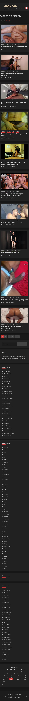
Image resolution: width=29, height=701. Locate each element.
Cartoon (5, 484)
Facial (5, 501)
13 (14, 675)
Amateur (3, 44)
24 (4, 679)
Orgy (5, 551)
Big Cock (9, 71)
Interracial (6, 529)
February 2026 (7, 605)
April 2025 (6, 629)
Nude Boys (6, 423)
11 (7, 675)
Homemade (6, 524)
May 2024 (6, 657)
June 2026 (6, 595)
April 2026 (6, 600)
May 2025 (6, 627)
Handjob (6, 521)
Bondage (6, 479)
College (5, 492)
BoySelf (5, 388)
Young (5, 568)
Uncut (5, 563)
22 (21, 677)
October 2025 (7, 615)
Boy (4, 482)
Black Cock (6, 474)
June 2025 (6, 624)
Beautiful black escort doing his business (12, 74)
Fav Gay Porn (7, 396)
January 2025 (7, 637)
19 (11, 677)
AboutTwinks (7, 378)
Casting (5, 487)
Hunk (5, 526)
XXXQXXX (10, 6)
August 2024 (7, 649)
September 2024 (8, 647)
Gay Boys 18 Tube (8, 398)
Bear (5, 467)
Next (17, 336)
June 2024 (6, 654)
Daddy (5, 499)
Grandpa (6, 516)
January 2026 (7, 607)
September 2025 (8, 617)
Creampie (6, 494)
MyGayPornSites (8, 418)
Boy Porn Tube (7, 386)
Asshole (5, 459)
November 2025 (8, 612)
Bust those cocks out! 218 (10, 253)
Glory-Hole (6, 514)
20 (14, 677)
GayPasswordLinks (8, 406)
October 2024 (7, 644)
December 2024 (7, 639)
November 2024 (8, 642)
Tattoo (5, 556)
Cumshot (6, 496)
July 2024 (6, 652)
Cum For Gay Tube (8, 393)
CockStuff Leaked (8, 391)
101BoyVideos (7, 373)
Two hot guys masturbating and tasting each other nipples (12, 194)
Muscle (5, 548)
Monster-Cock (7, 546)
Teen (5, 558)
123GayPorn (7, 376)
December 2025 (7, 610)
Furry (5, 509)
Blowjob (5, 477)
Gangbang (6, 511)
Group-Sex (6, 519)
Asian (5, 454)
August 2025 (7, 619)
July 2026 (6, 592)
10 (4, 675)
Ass (4, 457)
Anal (5, 449)
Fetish (5, 506)
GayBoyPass (7, 403)
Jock (5, 531)
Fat (4, 504)
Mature (5, 541)
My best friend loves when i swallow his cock (13, 103)
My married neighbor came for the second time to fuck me (13, 163)
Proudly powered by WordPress (10, 696)
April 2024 (6, 659)
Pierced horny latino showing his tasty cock (14, 135)
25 (7, 679)
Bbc (4, 464)
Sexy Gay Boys (7, 425)
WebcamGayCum (8, 435)
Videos (19, 44)
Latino (5, 534)
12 (12, 336)
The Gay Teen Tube (8, 430)
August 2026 (7, 590)
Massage (6, 536)
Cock (8, 44)
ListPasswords (7, 416)
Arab (5, 452)
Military (5, 543)
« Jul (3, 684)
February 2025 (7, 634)
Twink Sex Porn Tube (9, 433)
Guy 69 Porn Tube (8, 411)
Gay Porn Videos (8, 401)
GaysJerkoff (6, 408)
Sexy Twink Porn (8, 428)
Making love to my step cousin (11, 222)
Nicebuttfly (14, 49)
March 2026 (7, 602)
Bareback (6, 462)
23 (25, 677)
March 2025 (7, 632)
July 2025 (6, 622)
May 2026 (6, 597)
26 (11, 679)
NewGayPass (7, 420)
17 (4, 677)
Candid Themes (16, 697)
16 (25, 675)
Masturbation (13, 44)
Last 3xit (6, 413)
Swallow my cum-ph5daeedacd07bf (14, 47)
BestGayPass (7, 381)
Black (5, 472)
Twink (5, 561)
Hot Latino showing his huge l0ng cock (14, 300)
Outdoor (5, 553)
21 (18, 677)
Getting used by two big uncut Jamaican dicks (11, 327)
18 (7, 677)
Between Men (7, 383)
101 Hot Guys (7, 371)
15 (21, 675)
